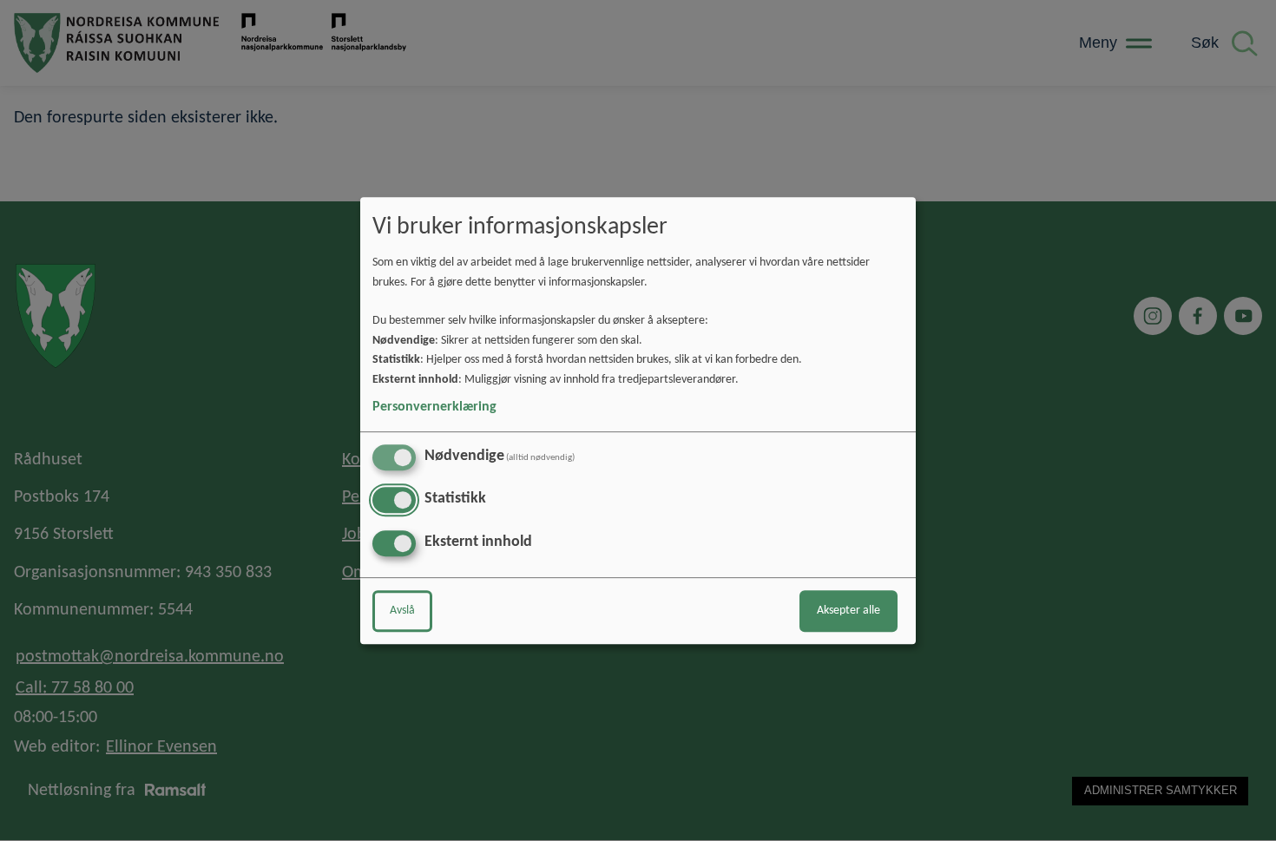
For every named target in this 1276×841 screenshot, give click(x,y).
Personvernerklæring (434, 407)
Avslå (402, 610)
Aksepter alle (848, 610)
